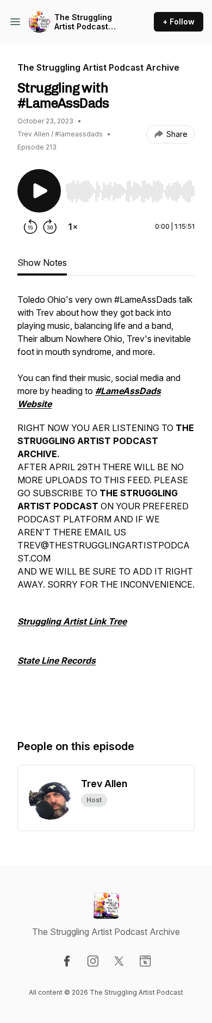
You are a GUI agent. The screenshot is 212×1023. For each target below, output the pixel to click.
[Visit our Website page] (145, 961)
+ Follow (179, 21)
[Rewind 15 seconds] (30, 226)
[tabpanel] (106, 505)
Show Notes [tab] (42, 262)
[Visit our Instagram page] (93, 961)
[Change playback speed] (73, 226)
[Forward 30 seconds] (50, 226)
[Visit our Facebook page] (66, 961)
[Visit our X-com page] (119, 961)
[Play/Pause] (39, 191)
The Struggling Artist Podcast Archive (83, 22)
